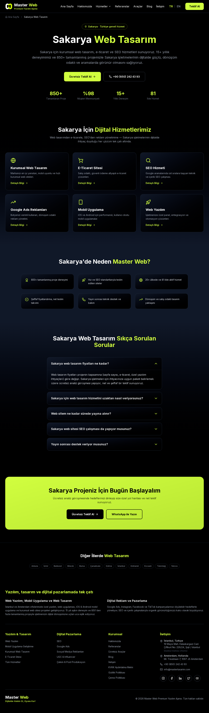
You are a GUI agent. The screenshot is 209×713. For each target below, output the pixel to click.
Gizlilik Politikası (116, 672)
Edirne (109, 566)
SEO (59, 641)
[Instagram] (163, 678)
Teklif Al (194, 6)
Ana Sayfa (66, 6)
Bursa (82, 566)
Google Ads (63, 646)
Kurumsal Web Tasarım (17, 651)
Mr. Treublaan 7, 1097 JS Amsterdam (183, 659)
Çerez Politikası (116, 677)
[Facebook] (172, 678)
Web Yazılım (11, 641)
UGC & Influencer (66, 656)
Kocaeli (148, 566)
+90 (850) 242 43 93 (126, 76)
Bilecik (70, 566)
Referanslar (122, 6)
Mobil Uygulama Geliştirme (19, 646)
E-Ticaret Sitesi (13, 656)
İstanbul (121, 566)
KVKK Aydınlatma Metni (120, 667)
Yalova (174, 566)
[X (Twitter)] (188, 678)
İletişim (160, 6)
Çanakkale (95, 566)
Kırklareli (135, 566)
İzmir (46, 566)
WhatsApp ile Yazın (124, 514)
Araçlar (138, 6)
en (178, 6)
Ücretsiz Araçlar (116, 651)
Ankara (35, 566)
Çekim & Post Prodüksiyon (71, 662)
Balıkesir (58, 566)
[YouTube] (197, 678)
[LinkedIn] (180, 678)
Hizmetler (102, 6)
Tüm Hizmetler (13, 662)
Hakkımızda (84, 6)
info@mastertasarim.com (177, 669)
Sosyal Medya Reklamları (70, 651)
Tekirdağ (161, 566)
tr (171, 6)
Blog (149, 6)
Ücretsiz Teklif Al (80, 76)
